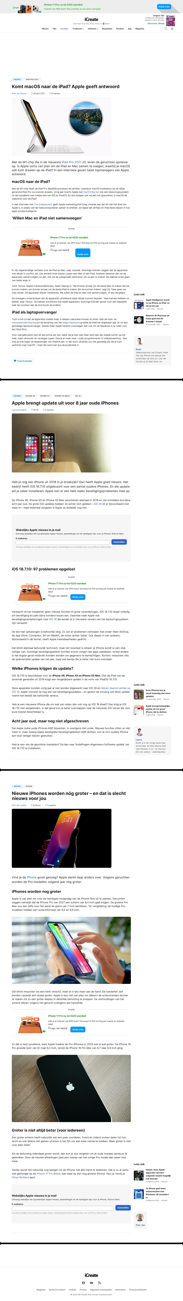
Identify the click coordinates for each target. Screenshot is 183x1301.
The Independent (43, 204)
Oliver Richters (20, 1177)
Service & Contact (57, 1290)
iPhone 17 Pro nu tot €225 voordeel (69, 237)
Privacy (83, 1290)
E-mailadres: (21, 538)
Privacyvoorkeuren (138, 1290)
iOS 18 (78, 396)
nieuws (17, 79)
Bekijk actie (164, 6)
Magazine (40, 1290)
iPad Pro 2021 (32, 79)
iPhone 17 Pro (45, 1173)
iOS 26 (98, 503)
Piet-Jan (19, 805)
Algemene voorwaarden (101, 1290)
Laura (19, 410)
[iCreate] (91, 19)
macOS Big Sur (91, 192)
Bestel (161, 23)
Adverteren (120, 1290)
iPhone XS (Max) (62, 396)
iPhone (29, 786)
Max (56, 1173)
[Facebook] (83, 1283)
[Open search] (166, 29)
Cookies (72, 1290)
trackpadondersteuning (24, 322)
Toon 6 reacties (24, 361)
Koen (19, 93)
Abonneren (152, 23)
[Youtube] (91, 1283)
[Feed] (99, 1283)
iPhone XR (30, 396)
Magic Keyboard (71, 322)
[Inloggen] (172, 29)
